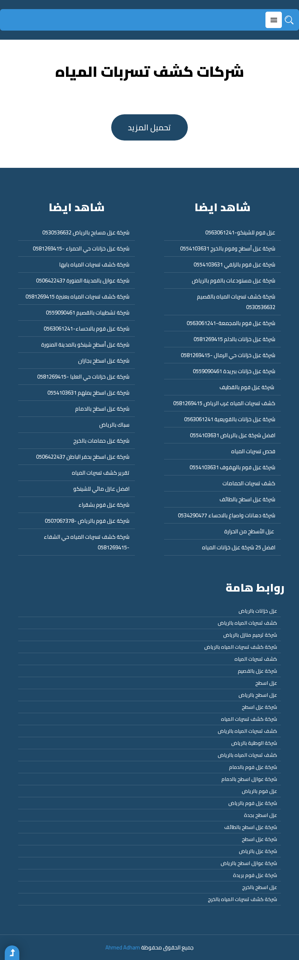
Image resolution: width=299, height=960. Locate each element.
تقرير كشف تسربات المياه (100, 472)
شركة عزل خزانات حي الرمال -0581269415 (228, 355)
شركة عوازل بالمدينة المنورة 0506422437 (82, 280)
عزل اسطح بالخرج (259, 887)
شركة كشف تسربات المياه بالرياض (240, 647)
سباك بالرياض (114, 424)
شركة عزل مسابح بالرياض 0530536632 (85, 232)
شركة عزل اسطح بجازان (103, 360)
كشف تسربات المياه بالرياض (247, 623)
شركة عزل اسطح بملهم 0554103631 (88, 392)
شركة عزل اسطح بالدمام (102, 408)
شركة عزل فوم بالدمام (253, 767)
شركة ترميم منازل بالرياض (250, 635)
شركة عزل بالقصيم (257, 671)
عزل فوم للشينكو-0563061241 (240, 232)
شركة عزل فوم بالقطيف (247, 387)
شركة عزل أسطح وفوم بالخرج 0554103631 (227, 248)
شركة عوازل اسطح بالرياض (249, 863)
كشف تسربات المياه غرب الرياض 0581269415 (224, 403)
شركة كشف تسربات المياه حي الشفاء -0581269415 (86, 542)
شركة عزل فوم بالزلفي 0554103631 (234, 264)
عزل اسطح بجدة (260, 815)
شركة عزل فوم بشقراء (103, 504)
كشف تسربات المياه (255, 659)
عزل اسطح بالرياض (257, 695)
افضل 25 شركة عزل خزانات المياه (238, 547)
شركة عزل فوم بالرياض (252, 803)
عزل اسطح (266, 683)
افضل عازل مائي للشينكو (101, 488)
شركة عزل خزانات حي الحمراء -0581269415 (81, 248)
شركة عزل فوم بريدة (255, 875)
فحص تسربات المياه (253, 451)
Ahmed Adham (122, 947)
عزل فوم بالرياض (259, 791)
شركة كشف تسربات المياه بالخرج (242, 899)
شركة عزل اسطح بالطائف (247, 499)
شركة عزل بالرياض (258, 851)
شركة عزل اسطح (259, 707)
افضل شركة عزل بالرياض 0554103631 (232, 435)
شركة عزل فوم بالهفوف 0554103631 (232, 467)
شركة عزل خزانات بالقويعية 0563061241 (229, 419)
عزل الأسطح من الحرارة (249, 531)
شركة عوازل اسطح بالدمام (249, 779)
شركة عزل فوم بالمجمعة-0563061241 (231, 323)
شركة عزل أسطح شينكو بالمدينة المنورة (85, 344)
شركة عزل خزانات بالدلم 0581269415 (234, 339)
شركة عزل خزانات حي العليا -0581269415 (83, 376)
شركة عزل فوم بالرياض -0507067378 (87, 520)
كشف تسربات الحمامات (248, 483)
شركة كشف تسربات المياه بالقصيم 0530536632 (236, 301)
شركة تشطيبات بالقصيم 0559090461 (87, 312)
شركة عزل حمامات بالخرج (101, 440)
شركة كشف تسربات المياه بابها (94, 264)
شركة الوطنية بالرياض (254, 743)
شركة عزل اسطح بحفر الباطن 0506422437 (82, 456)
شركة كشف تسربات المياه (249, 719)
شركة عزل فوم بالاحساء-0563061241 (86, 328)
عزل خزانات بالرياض (257, 611)
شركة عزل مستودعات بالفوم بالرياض (233, 280)
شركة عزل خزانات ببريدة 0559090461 (234, 371)
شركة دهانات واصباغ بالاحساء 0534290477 (226, 515)
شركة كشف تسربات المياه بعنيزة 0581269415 (77, 296)
